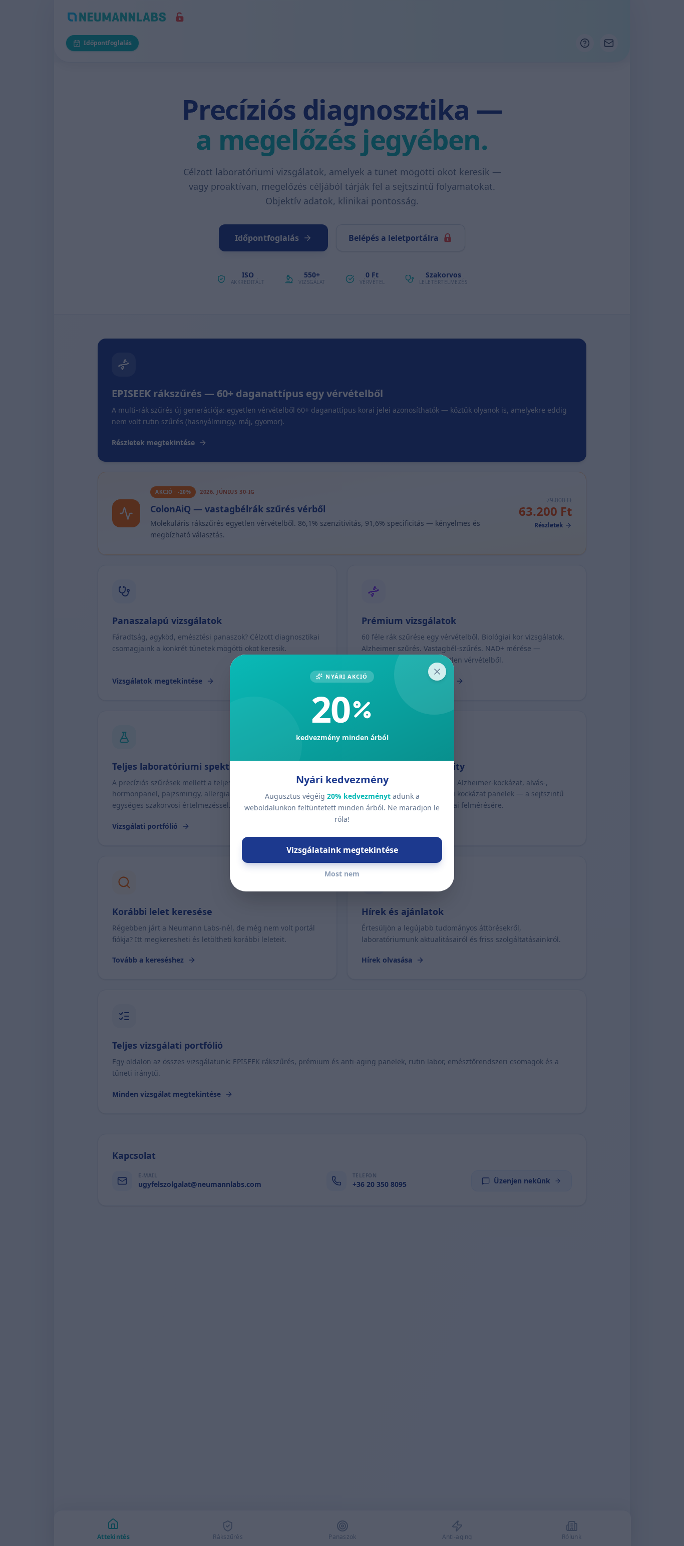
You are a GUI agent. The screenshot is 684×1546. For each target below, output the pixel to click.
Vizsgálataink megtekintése (342, 849)
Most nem (342, 873)
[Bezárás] (437, 672)
